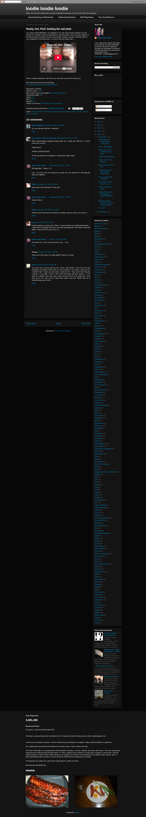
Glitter (97, 344)
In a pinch (102, 208)
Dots (96, 303)
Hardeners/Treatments (67, 17)
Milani (97, 421)
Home (58, 323)
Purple (97, 515)
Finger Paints (99, 321)
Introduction (99, 382)
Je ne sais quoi (100, 385)
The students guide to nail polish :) (51, 103)
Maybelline (98, 418)
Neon (97, 459)
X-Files (40, 91)
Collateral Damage (101, 264)
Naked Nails (99, 454)
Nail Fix (97, 441)
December (103, 137)
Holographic (99, 367)
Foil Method (99, 328)
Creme (97, 282)
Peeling (97, 497)
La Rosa (98, 397)
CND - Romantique (105, 147)
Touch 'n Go (99, 597)
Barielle (97, 226)
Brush (97, 249)
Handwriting (99, 359)
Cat (96, 252)
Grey (96, 354)
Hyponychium (99, 372)
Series (97, 559)
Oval (96, 490)
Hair (96, 357)
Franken (98, 339)
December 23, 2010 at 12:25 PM (54, 125)
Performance (99, 500)
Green (97, 351)
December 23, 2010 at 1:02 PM (67, 138)
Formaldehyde (100, 334)
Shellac (97, 566)
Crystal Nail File (100, 285)
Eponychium (99, 310)
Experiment (99, 316)
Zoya (96, 623)
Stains (97, 587)
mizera (34, 265)
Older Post (86, 323)
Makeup (97, 408)
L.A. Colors (99, 395)
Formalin (98, 336)
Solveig (34, 210)
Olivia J (34, 184)
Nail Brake (98, 433)
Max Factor (99, 415)
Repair (97, 536)
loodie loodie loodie (47, 8)
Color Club (98, 267)
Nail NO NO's (99, 446)
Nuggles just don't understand (105, 472)
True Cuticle (99, 605)
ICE (96, 377)
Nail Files (40, 111)
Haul (96, 364)
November (103, 212)
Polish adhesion (66, 111)
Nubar (97, 467)
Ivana (33, 222)
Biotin (97, 234)
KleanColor (99, 392)
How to (33, 111)
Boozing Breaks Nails (102, 244)
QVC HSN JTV (100, 520)
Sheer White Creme (102, 564)
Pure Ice (98, 513)
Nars (96, 456)
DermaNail (98, 298)
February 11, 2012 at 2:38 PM (47, 252)
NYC (96, 477)
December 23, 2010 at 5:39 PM (48, 184)
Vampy (97, 610)
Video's (28, 114)
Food (96, 331)
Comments (101, 110)
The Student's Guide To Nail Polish (44, 138)
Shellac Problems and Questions (110, 634)
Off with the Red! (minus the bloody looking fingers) (106, 203)
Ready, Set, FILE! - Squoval (105, 161)
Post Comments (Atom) (63, 331)
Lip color (98, 403)
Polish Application (101, 508)
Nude (97, 469)
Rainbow (98, 523)
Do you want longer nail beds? (106, 178)
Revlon (97, 538)
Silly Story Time (100, 572)
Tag (96, 589)
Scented (98, 551)
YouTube (35, 114)
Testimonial (99, 592)
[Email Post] (69, 108)
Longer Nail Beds (101, 405)
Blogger (76, 812)
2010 (99, 134)
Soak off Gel (99, 579)
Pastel (97, 492)
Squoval (97, 584)
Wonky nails (99, 615)
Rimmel (97, 541)
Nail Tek (97, 451)
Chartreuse (99, 254)
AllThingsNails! (37, 125)
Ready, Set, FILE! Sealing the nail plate (105, 152)
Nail (96, 431)
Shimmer (98, 569)
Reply (33, 131)
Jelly (96, 387)
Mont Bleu (98, 428)
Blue (96, 241)
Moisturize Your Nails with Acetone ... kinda (111, 650)
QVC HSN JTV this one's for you (105, 183)
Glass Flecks (99, 341)
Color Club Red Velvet (107, 157)
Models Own (99, 423)
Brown (97, 246)
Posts (99, 106)
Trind (96, 602)
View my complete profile (104, 56)
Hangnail (98, 362)
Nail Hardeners (100, 444)
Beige (97, 231)
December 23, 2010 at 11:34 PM (60, 197)
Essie (97, 313)
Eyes (96, 318)
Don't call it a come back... (105, 666)
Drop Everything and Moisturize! (40, 17)
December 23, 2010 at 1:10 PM (59, 165)
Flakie (97, 323)
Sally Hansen (99, 548)
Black (97, 236)
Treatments (99, 600)
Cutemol (98, 287)
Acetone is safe (100, 223)
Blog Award (99, 239)
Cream (97, 280)
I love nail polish (100, 374)
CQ (96, 277)
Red (96, 528)
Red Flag (98, 531)
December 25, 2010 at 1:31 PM (48, 210)
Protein (97, 510)
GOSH (97, 349)
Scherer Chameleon (102, 554)
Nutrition (98, 474)
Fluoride (98, 326)
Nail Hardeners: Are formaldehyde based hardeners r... (106, 195)
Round (97, 543)
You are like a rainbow (109, 692)
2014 (99, 122)
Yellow (97, 618)
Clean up (98, 259)
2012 (99, 128)
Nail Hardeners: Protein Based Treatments (105, 141)
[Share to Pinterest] (82, 108)
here (41, 95)
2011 (99, 131)
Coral (97, 275)
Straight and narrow (111, 676)
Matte (97, 413)
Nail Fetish (98, 436)
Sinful (97, 577)
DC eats (97, 295)
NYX (96, 479)
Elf (95, 308)
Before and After (100, 229)
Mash (97, 410)
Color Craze (99, 270)
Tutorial (85, 111)
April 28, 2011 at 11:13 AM (44, 222)
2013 (99, 125)
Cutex (97, 290)
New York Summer (101, 464)
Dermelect (98, 300)
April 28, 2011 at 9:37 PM (57, 239)
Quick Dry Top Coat (102, 518)
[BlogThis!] (75, 108)
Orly (96, 487)
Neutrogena (99, 461)
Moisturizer (99, 426)
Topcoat (97, 594)
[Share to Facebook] (80, 108)
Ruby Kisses (99, 546)
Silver (97, 574)
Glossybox (98, 346)
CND (96, 262)
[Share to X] (78, 108)
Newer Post (31, 323)
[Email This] (73, 108)
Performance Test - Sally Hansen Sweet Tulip (105, 172)
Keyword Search (101, 390)
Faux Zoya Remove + (106, 17)
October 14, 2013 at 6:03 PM (46, 265)
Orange (97, 485)
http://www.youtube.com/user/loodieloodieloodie (41, 84)
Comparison (99, 272)
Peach (97, 495)
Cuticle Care (99, 293)
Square (97, 582)
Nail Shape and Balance (58, 93)
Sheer (97, 561)
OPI (96, 482)
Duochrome (99, 305)
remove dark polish (101, 533)
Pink (96, 502)
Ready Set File (77, 111)
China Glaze (99, 257)
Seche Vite (98, 556)
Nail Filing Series (87, 17)
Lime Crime (99, 400)
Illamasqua (99, 380)
